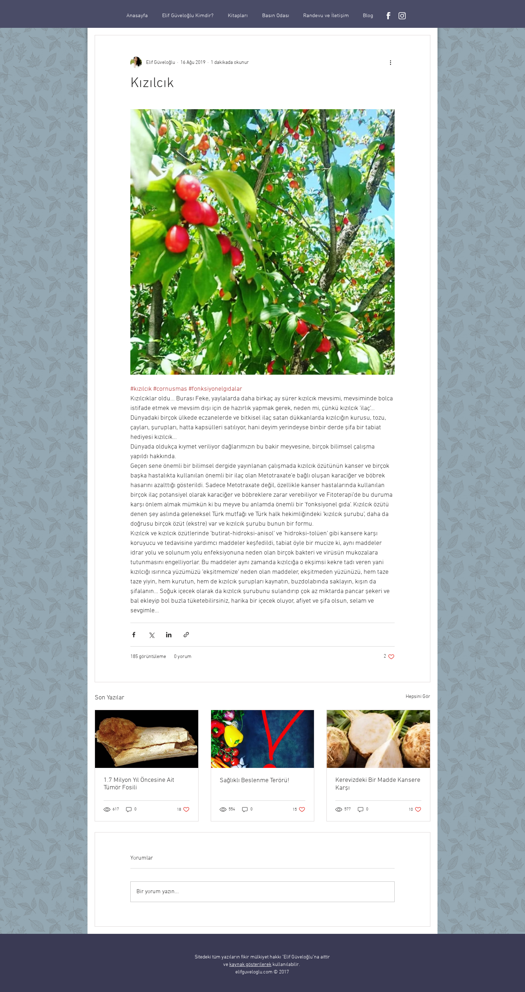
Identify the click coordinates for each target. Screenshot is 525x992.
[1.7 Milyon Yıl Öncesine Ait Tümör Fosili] (146, 739)
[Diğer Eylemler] (390, 62)
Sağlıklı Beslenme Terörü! (254, 780)
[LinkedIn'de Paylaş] (168, 634)
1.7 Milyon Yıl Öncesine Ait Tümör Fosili (139, 783)
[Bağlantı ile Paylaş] (186, 634)
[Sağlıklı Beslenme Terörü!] (262, 739)
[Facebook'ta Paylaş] (133, 634)
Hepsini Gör (418, 697)
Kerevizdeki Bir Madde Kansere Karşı (377, 784)
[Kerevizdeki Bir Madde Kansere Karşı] (378, 739)
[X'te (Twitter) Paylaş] (151, 634)
